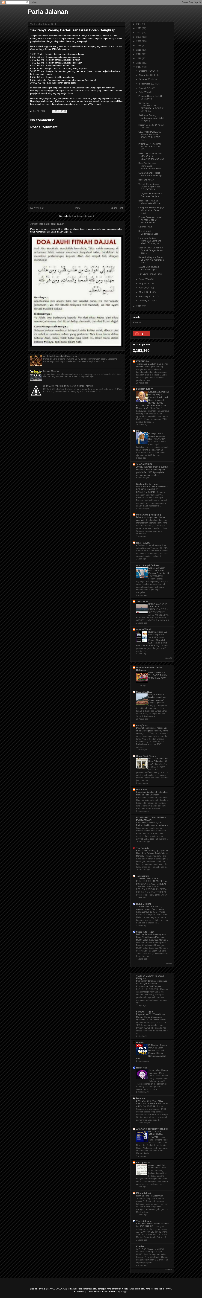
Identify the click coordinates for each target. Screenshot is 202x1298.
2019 (139, 45)
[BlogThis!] (56, 111)
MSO (138, 431)
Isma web (141, 1098)
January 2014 (146, 300)
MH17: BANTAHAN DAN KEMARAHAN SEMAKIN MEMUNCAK (151, 156)
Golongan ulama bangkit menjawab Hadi (156, 436)
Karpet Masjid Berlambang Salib (148, 232)
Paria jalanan (143, 1162)
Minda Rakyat (143, 1193)
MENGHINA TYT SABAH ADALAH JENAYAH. (156, 1134)
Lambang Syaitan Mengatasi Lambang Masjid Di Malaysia (149, 241)
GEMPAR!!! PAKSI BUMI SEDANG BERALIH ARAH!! (68, 386)
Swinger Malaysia (51, 371)
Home (77, 208)
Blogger (124, 1291)
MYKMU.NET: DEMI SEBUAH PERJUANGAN (151, 818)
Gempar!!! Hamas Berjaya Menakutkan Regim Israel (151, 210)
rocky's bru (142, 725)
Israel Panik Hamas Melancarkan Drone (149, 202)
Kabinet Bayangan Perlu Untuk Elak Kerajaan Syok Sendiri (158, 571)
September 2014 (147, 83)
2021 (139, 37)
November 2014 (147, 75)
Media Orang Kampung (148, 514)
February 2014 (146, 296)
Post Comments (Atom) (83, 216)
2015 (139, 62)
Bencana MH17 (146, 179)
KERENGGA (142, 361)
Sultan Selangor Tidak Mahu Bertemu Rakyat (150, 174)
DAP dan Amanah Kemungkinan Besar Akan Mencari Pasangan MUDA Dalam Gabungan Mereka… (152, 937)
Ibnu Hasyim (143, 542)
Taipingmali (142, 876)
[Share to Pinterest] (65, 111)
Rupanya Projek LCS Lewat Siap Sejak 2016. (157, 635)
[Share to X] (59, 111)
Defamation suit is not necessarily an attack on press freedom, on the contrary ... (152, 731)
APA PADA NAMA (144, 1249)
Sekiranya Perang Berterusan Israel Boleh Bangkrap (151, 118)
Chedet (140, 1246)
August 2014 (145, 88)
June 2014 (144, 279)
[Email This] (53, 111)
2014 (139, 67)
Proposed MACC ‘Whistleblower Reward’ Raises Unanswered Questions (150, 1017)
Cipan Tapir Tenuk (146, 756)
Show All (168, 658)
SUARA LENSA (144, 692)
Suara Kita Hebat (145, 932)
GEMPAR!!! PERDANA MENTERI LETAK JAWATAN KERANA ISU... (149, 136)
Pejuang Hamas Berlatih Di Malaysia (150, 97)
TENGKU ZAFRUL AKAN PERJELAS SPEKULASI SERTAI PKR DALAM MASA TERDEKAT (151, 881)
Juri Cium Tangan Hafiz (150, 274)
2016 (139, 58)
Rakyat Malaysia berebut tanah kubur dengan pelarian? (157, 697)
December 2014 (147, 71)
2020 (139, 41)
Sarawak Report (144, 1011)
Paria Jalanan (48, 11)
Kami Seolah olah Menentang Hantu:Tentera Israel (149, 166)
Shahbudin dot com (146, 484)
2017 (139, 54)
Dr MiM (140, 1042)
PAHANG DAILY (144, 389)
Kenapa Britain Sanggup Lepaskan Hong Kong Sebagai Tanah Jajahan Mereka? (152, 853)
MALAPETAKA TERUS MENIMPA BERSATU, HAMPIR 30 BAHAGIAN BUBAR (152, 489)
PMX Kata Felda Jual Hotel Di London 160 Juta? (158, 761)
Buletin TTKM (143, 904)
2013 (139, 306)
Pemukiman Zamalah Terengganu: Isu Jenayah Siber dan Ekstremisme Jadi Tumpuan (151, 984)
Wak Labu (141, 789)
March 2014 (145, 292)
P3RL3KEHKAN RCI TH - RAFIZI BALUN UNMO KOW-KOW (157, 675)
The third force (144, 1221)
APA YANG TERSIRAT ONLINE (152, 1129)
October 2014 (146, 79)
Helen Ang (141, 1067)
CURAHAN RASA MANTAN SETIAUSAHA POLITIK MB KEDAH (150, 107)
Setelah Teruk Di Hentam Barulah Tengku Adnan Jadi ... (150, 250)
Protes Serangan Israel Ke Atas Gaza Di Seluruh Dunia (149, 220)
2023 (139, 28)
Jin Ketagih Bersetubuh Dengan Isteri (60, 356)
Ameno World (143, 629)
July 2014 (144, 92)
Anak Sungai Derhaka (147, 565)
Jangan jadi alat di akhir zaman (47, 223)
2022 (139, 32)
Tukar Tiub (142, 601)
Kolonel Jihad (145, 226)
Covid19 (137, 322)
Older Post (117, 208)
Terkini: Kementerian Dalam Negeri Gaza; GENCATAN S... (149, 187)
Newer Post (36, 208)
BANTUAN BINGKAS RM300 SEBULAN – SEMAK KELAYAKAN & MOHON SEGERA (152, 1104)
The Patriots (142, 848)
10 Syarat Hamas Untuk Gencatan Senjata (150, 195)
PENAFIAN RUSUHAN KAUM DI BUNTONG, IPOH (150, 147)
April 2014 (144, 287)
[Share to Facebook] (62, 111)
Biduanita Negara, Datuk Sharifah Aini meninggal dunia (151, 260)
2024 (139, 24)
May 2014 (144, 283)
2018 (139, 50)
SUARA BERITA (144, 464)
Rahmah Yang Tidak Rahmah (149, 1196)
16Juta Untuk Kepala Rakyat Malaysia (148, 268)
